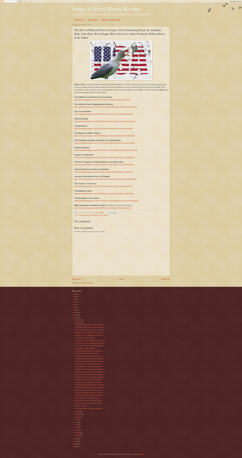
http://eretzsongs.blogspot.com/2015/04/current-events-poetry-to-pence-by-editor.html (105, 179)
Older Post (166, 279)
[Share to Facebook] (114, 213)
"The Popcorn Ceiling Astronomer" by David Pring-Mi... (90, 359)
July (76, 419)
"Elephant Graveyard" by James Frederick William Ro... (90, 385)
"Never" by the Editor (80, 406)
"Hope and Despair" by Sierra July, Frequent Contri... (89, 351)
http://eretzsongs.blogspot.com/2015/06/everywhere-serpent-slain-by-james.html (103, 172)
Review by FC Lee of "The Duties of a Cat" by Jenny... (90, 332)
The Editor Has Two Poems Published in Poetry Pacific (90, 343)
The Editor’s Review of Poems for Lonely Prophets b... (90, 361)
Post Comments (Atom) (86, 283)
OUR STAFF (92, 20)
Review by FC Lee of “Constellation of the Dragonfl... (89, 335)
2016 (75, 317)
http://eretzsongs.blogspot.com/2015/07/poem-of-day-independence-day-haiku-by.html (105, 150)
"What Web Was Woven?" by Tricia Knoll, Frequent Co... (90, 372)
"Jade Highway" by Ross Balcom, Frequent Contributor (90, 327)
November (78, 322)
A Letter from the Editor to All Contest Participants (88, 408)
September (78, 414)
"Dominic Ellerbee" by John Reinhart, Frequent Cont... (89, 366)
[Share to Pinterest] (116, 213)
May (76, 425)
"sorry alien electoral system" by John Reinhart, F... (89, 403)
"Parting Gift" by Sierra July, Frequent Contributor (88, 379)
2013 (75, 444)
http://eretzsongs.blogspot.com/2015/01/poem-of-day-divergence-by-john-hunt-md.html (106, 201)
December (78, 320)
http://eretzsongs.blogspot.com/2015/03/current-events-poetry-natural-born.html (103, 186)
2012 (75, 446)
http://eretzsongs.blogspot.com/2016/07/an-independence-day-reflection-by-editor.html (105, 107)
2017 (75, 315)
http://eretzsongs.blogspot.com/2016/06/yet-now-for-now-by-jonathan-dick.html (103, 114)
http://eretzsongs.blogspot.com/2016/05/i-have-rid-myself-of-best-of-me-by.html (103, 129)
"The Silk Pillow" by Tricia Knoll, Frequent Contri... (88, 364)
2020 (75, 307)
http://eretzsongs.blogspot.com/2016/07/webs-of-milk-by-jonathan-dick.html (102, 100)
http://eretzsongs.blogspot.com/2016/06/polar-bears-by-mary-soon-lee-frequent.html (104, 121)
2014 (75, 441)
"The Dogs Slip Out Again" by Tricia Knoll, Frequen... (89, 392)
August (77, 417)
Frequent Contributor (84, 215)
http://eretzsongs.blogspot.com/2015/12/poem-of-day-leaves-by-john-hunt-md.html (104, 143)
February (77, 432)
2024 (75, 297)
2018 (75, 312)
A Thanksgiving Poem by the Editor (84, 348)
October (77, 411)
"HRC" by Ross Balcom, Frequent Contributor (87, 398)
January (77, 435)
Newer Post (76, 279)
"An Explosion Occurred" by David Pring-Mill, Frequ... (89, 345)
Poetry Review (94, 215)
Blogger (141, 454)
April (76, 427)
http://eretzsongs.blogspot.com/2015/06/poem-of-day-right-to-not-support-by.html (104, 165)
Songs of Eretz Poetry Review (106, 8)
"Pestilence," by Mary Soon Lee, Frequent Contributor (89, 377)
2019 (75, 310)
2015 (75, 438)
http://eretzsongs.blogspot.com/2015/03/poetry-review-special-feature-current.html (104, 194)
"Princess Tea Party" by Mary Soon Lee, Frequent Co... (90, 330)
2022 (75, 302)
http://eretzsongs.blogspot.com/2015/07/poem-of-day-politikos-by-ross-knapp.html (104, 157)
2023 (75, 299)
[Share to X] (112, 213)
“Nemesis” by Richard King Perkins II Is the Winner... (89, 374)
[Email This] (109, 213)
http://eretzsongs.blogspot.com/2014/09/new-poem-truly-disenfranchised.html (102, 208)
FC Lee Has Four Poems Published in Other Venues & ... (90, 340)
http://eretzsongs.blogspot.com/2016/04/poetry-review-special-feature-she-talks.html (104, 136)
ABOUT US (79, 20)
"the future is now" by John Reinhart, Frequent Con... (89, 382)
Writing (106, 215)
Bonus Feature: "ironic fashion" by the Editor (87, 353)
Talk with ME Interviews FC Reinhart (85, 338)
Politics (101, 215)
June (76, 422)
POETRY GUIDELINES (110, 20)
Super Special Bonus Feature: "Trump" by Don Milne (89, 387)
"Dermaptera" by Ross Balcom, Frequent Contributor (89, 356)
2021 (75, 304)
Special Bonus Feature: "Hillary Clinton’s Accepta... (89, 390)
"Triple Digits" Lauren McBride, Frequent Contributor (89, 324)
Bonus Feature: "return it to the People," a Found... (89, 400)
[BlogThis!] (110, 213)
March (77, 430)
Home (121, 279)
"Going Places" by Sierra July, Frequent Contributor (89, 369)
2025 (75, 294)
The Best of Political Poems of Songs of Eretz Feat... (89, 395)
